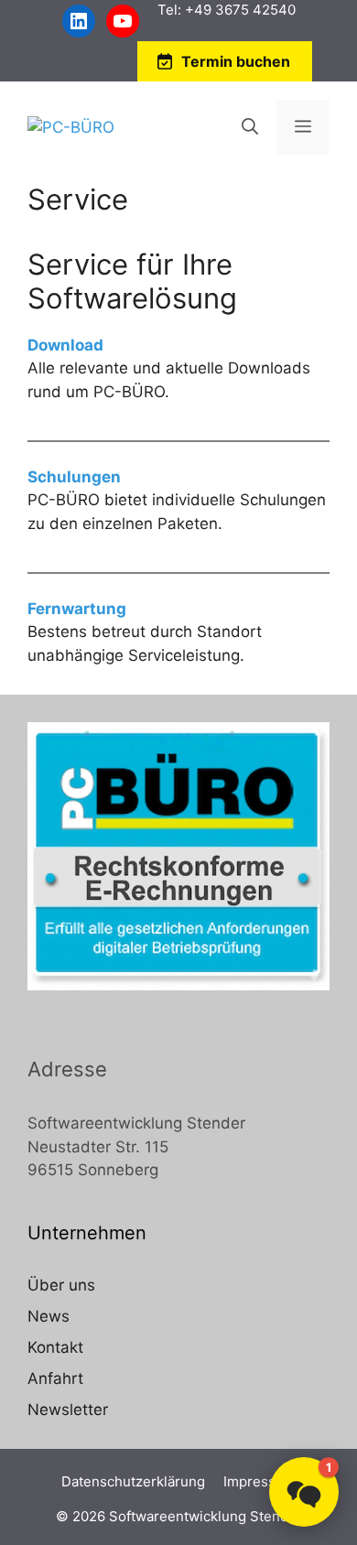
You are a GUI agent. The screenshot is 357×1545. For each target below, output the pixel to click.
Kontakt (55, 1347)
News (48, 1316)
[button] (304, 1492)
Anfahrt (55, 1378)
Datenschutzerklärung (133, 1481)
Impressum (259, 1481)
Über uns (61, 1285)
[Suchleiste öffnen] (249, 127)
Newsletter (67, 1409)
